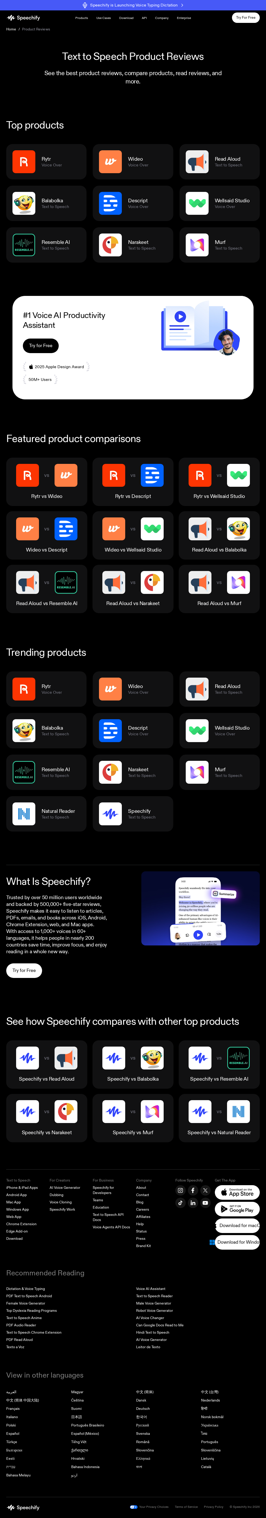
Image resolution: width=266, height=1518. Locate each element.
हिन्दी (204, 1408)
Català (206, 1467)
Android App (16, 1195)
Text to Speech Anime (24, 1318)
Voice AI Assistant (150, 1289)
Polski (11, 1425)
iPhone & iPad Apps (22, 1187)
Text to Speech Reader (154, 1296)
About (141, 1187)
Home (11, 29)
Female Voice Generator (25, 1303)
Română (142, 1442)
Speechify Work (62, 1209)
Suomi (76, 1408)
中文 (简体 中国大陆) (22, 1400)
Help (140, 1224)
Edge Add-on (17, 1231)
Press (140, 1238)
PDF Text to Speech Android (29, 1296)
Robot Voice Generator (154, 1310)
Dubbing (56, 1195)
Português (209, 1442)
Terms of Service (186, 1507)
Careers (142, 1209)
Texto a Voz (15, 1347)
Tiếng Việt (79, 1442)
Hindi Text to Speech (152, 1332)
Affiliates (143, 1217)
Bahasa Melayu (18, 1475)
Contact (142, 1195)
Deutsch (143, 1408)
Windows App (17, 1209)
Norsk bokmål (212, 1417)
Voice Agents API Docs (111, 1227)
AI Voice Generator (65, 1187)
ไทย (204, 1433)
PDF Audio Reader (21, 1325)
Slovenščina (211, 1450)
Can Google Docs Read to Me (160, 1325)
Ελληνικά (143, 1458)
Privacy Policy (213, 1507)
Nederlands (210, 1400)
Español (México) (85, 1433)
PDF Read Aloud (19, 1340)
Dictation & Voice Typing (25, 1289)
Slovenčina (145, 1450)
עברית (10, 1467)
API (144, 18)
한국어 (141, 1417)
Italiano (12, 1417)
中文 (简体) (145, 1392)
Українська (209, 1425)
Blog (139, 1202)
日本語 (76, 1417)
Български (14, 1450)
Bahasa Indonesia (85, 1467)
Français (13, 1408)
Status (141, 1231)
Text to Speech (18, 1180)
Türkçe (11, 1442)
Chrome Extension (21, 1224)
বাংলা (139, 1467)
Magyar (77, 1392)
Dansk (141, 1400)
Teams (98, 1200)
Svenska (143, 1433)
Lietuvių (207, 1458)
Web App (13, 1217)
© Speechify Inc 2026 (245, 1507)
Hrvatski (77, 1458)
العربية (11, 1392)
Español (12, 1433)
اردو (74, 1475)
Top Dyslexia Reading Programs (31, 1310)
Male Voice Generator (153, 1303)
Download (126, 18)
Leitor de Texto (148, 1347)
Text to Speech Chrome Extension (34, 1332)
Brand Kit (143, 1246)
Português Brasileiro (87, 1425)
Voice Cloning (61, 1202)
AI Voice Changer (150, 1318)
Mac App (13, 1202)
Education (101, 1207)
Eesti (10, 1458)
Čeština (77, 1400)
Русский (142, 1425)
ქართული (79, 1450)
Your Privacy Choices (154, 1507)
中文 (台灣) (209, 1392)
